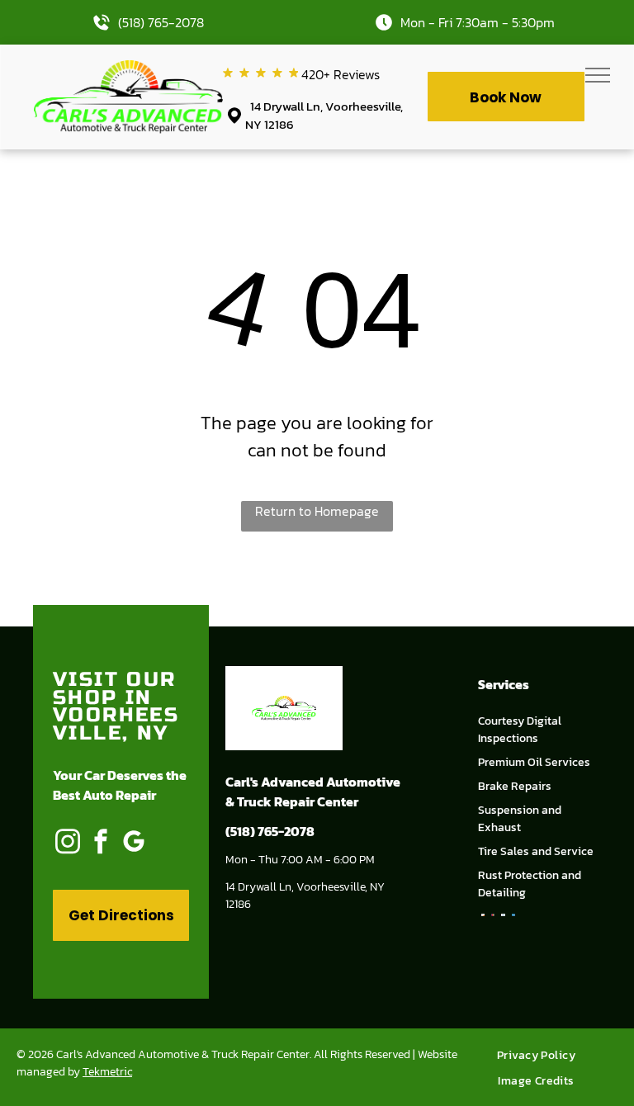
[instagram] (68, 843)
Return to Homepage (317, 511)
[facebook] (101, 843)
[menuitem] (542, 1055)
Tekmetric (107, 1071)
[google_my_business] (134, 843)
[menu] (597, 75)
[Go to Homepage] (128, 70)
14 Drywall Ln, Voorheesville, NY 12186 (324, 116)
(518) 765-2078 (161, 22)
